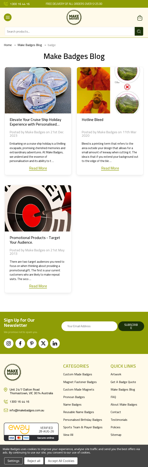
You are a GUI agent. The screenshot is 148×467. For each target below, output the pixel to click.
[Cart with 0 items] (139, 17)
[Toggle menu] (8, 17)
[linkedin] (55, 343)
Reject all (33, 461)
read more (38, 168)
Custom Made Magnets (78, 389)
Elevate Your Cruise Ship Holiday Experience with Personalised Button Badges (35, 122)
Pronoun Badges (74, 397)
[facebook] (20, 343)
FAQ (113, 397)
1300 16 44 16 (20, 4)
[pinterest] (32, 343)
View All (68, 435)
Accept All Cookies (61, 461)
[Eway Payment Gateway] (31, 431)
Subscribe (131, 326)
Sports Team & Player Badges (83, 427)
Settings (13, 461)
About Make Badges (124, 404)
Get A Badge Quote (123, 382)
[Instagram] (8, 343)
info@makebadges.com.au (27, 410)
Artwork (116, 374)
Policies (115, 427)
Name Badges (72, 404)
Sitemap (116, 435)
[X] (43, 343)
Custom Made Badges (77, 374)
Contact (116, 412)
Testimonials (119, 420)
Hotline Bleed (92, 119)
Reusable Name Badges (78, 412)
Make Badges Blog (123, 389)
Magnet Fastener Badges (80, 382)
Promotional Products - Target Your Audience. (35, 240)
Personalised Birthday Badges (82, 420)
